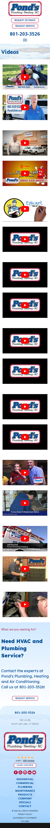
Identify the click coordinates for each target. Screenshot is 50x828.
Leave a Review (25, 765)
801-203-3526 (25, 34)
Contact (25, 806)
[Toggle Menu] (25, 40)
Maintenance (25, 790)
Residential (25, 779)
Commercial (25, 783)
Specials (25, 802)
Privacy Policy (25, 814)
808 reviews (28, 760)
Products (25, 794)
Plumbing (25, 787)
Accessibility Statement (25, 818)
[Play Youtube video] (25, 77)
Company (25, 798)
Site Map (25, 821)
